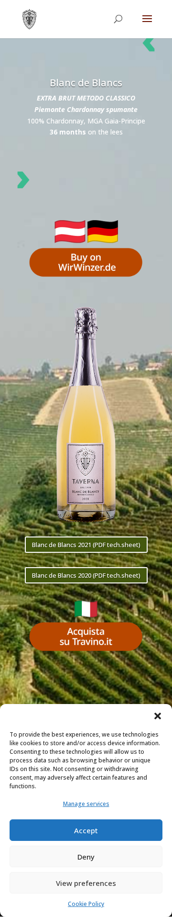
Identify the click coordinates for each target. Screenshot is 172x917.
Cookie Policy (86, 904)
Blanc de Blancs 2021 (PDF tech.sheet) (86, 544)
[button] (157, 716)
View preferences (86, 883)
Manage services (86, 804)
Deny (86, 856)
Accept (86, 830)
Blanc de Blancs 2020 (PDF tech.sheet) (86, 575)
